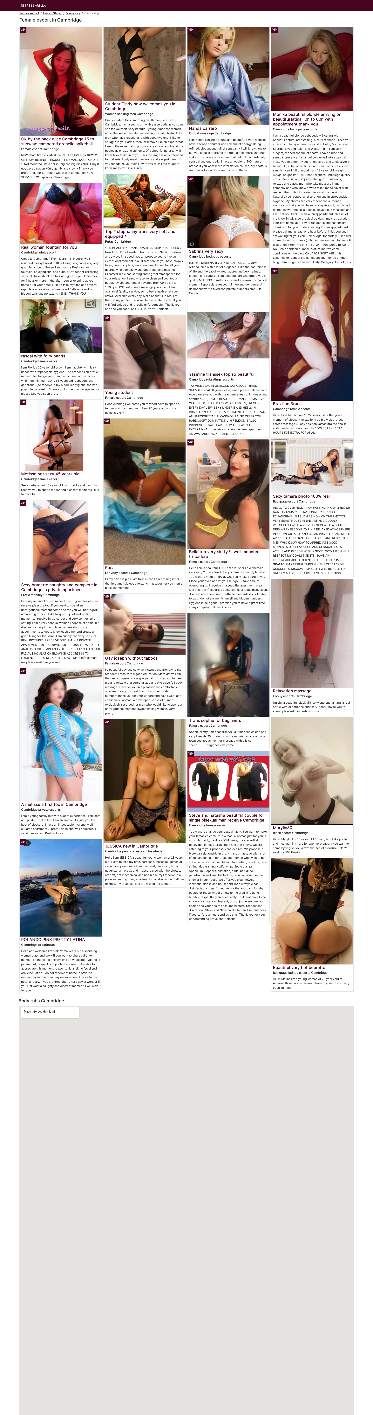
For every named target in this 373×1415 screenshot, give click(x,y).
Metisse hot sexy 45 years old (50, 473)
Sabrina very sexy (206, 251)
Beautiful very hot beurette (299, 967)
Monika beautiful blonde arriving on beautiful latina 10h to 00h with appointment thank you (307, 119)
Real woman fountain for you (49, 247)
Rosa (110, 567)
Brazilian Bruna (287, 403)
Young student (119, 392)
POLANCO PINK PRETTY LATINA (53, 939)
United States (52, 13)
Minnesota (73, 13)
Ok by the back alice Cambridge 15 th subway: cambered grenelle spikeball (57, 141)
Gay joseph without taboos (131, 658)
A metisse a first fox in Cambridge (54, 804)
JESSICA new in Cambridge (131, 846)
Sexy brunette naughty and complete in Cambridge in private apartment (59, 587)
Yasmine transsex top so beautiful (221, 374)
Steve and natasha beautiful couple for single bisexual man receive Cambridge (226, 818)
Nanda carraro (203, 128)
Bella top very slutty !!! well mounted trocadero (224, 554)
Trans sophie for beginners (215, 720)
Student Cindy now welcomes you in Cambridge (140, 106)
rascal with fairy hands (43, 356)
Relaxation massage (292, 690)
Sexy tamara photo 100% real (301, 496)
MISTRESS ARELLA (32, 5)
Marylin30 (282, 827)
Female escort (29, 13)
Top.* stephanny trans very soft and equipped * (140, 234)
